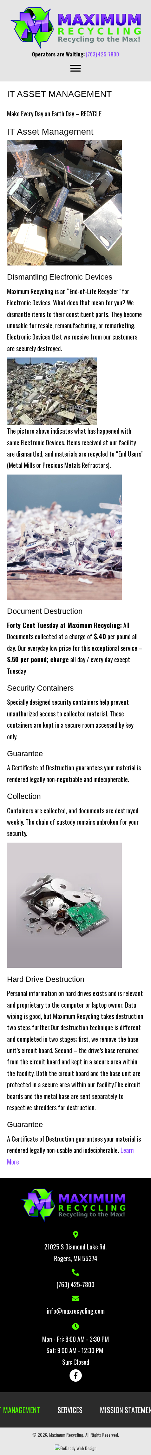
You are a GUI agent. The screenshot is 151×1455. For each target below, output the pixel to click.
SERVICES (70, 1410)
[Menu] (75, 68)
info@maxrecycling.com (76, 1310)
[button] (76, 1375)
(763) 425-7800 (102, 54)
